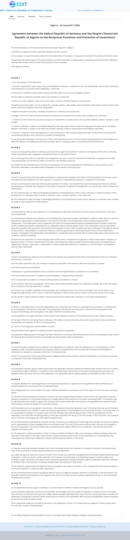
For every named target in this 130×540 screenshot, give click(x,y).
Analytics (97, 10)
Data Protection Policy (78, 535)
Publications (45, 527)
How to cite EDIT (58, 527)
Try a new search (84, 10)
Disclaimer (56, 535)
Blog (93, 527)
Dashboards (101, 527)
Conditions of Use (66, 535)
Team (37, 527)
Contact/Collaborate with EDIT (78, 527)
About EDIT (28, 527)
